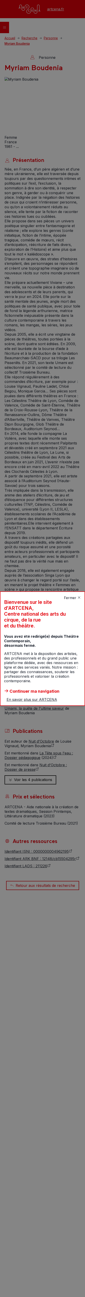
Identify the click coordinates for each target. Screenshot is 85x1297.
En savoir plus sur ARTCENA (32, 699)
